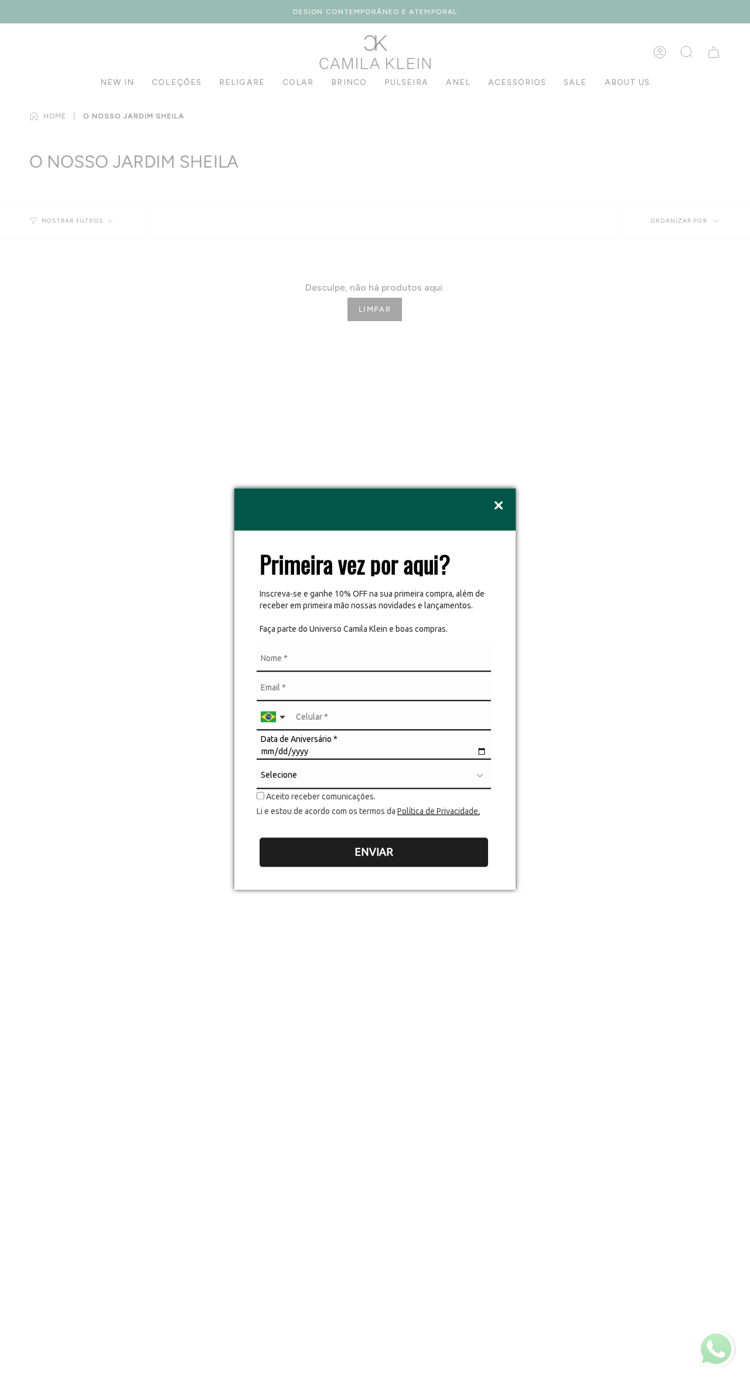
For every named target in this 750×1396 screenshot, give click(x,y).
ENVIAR (373, 852)
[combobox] (274, 717)
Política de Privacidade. (438, 811)
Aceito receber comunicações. (320, 796)
